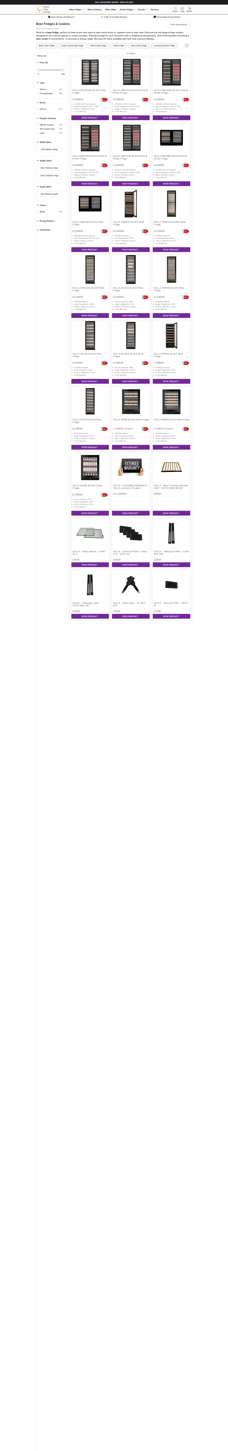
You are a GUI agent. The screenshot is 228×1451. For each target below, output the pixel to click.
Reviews (155, 9)
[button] (187, 46)
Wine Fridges (75, 9)
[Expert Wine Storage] (43, 9)
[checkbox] (51, 89)
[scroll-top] (114, 1433)
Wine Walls (110, 9)
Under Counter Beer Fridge (72, 45)
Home (38, 28)
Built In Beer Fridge (46, 45)
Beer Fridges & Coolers (50, 28)
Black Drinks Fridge (139, 45)
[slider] (38, 70)
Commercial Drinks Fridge (164, 45)
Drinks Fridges (126, 9)
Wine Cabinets (95, 9)
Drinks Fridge (118, 45)
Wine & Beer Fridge (98, 45)
